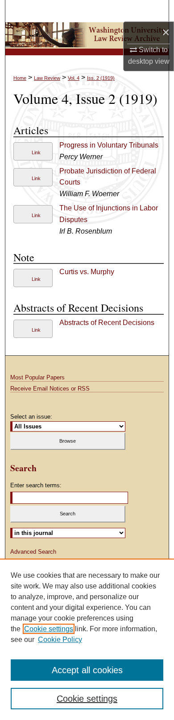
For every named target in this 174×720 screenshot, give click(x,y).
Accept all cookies (87, 670)
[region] (87, 639)
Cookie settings (48, 629)
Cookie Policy (60, 639)
